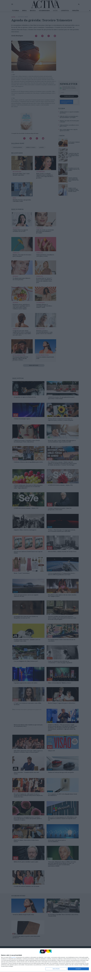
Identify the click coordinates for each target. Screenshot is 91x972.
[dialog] (45, 960)
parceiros (13, 957)
